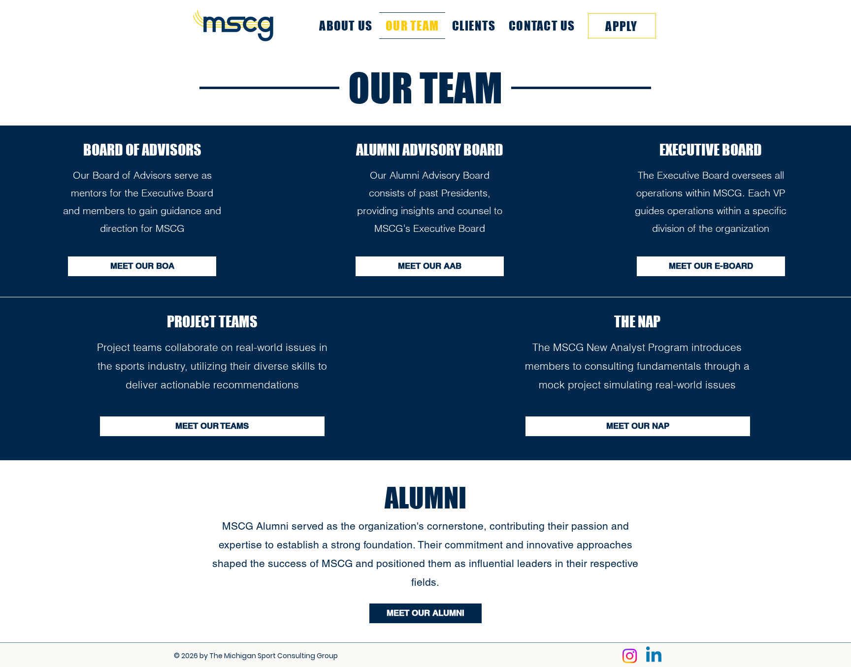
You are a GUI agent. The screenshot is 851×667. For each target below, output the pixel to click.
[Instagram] (629, 656)
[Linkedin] (653, 656)
